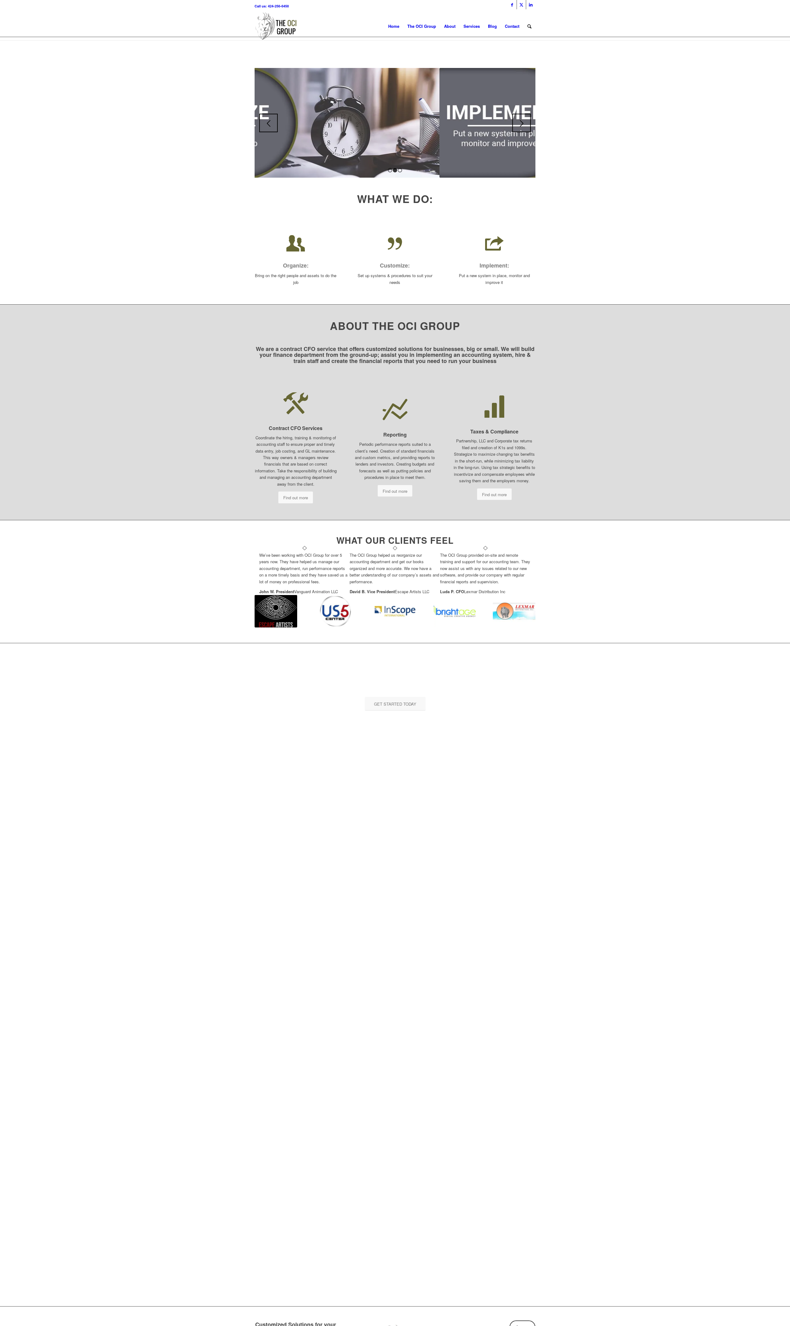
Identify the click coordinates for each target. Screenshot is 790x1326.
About (449, 26)
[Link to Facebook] (512, 4)
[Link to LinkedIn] (530, 4)
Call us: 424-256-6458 (272, 6)
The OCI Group (421, 26)
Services (472, 26)
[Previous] (268, 123)
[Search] (529, 26)
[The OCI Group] (276, 26)
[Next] (521, 123)
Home (393, 26)
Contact (512, 26)
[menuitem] (529, 26)
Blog (492, 26)
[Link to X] (521, 4)
